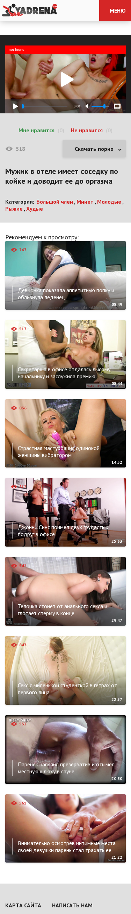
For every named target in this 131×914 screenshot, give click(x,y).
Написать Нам (72, 905)
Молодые (109, 201)
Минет (85, 201)
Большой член (54, 201)
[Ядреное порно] (30, 10)
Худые (34, 208)
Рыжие (14, 208)
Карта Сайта (23, 905)
